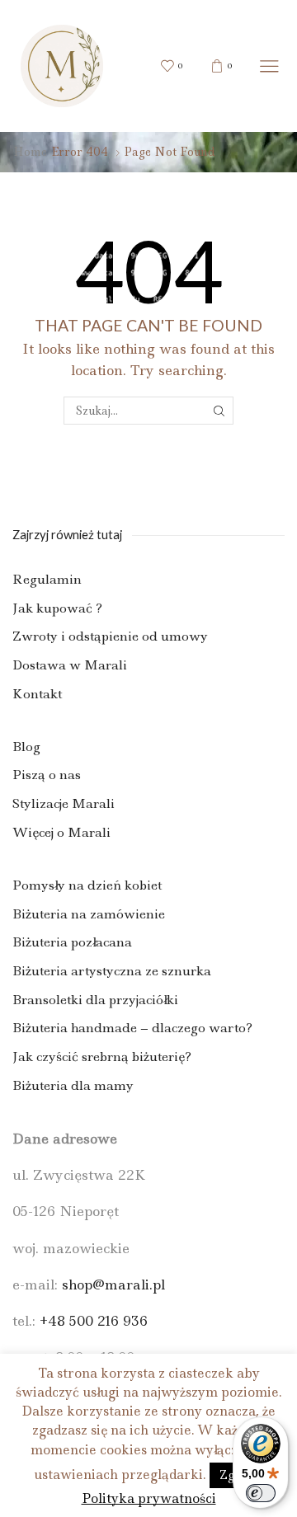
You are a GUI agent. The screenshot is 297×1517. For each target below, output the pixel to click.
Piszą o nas (46, 774)
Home (30, 151)
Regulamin (47, 579)
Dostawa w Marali (69, 665)
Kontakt (37, 693)
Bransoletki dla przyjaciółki (95, 999)
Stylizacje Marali (63, 803)
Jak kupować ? (57, 608)
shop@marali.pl (113, 1284)
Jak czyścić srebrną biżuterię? (101, 1056)
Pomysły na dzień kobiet (87, 885)
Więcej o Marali (61, 832)
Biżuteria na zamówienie (88, 914)
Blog (26, 746)
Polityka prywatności (149, 1498)
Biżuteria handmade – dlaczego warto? (132, 1027)
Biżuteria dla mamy (73, 1085)
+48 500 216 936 (94, 1321)
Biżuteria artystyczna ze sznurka (111, 970)
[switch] (261, 1493)
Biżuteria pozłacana (72, 942)
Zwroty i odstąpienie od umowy (110, 636)
